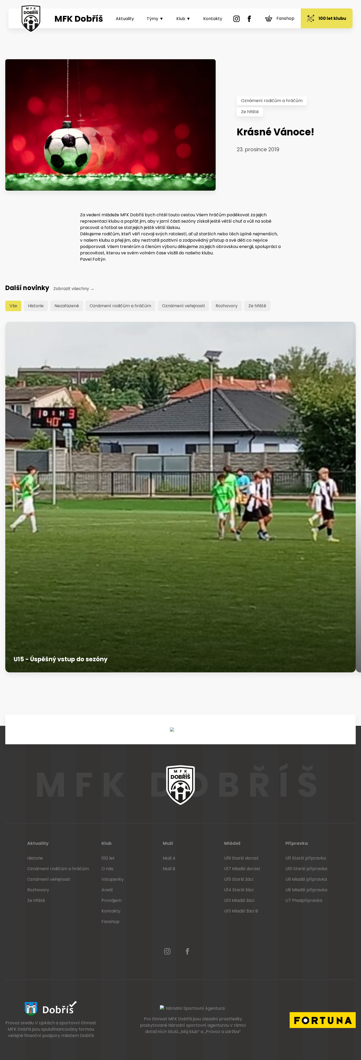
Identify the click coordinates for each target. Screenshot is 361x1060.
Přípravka (296, 843)
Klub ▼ (183, 19)
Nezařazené (66, 306)
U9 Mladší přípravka (306, 879)
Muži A (169, 858)
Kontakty (212, 19)
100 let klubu (332, 18)
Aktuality (125, 19)
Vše (13, 306)
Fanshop (285, 18)
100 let (108, 858)
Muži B (169, 869)
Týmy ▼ (155, 19)
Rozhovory (227, 306)
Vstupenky (112, 879)
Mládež (232, 843)
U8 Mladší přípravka (306, 890)
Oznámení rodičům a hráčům (272, 101)
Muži (168, 843)
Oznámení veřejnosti (183, 306)
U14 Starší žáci (238, 890)
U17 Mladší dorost (242, 869)
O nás (107, 869)
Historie (36, 306)
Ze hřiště (250, 112)
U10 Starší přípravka (306, 869)
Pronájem (111, 900)
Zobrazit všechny (73, 289)
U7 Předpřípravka (303, 900)
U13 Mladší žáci (239, 900)
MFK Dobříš (78, 19)
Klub (106, 843)
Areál (107, 890)
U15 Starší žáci (238, 879)
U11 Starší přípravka (305, 858)
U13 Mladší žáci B (241, 911)
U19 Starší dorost (241, 858)
